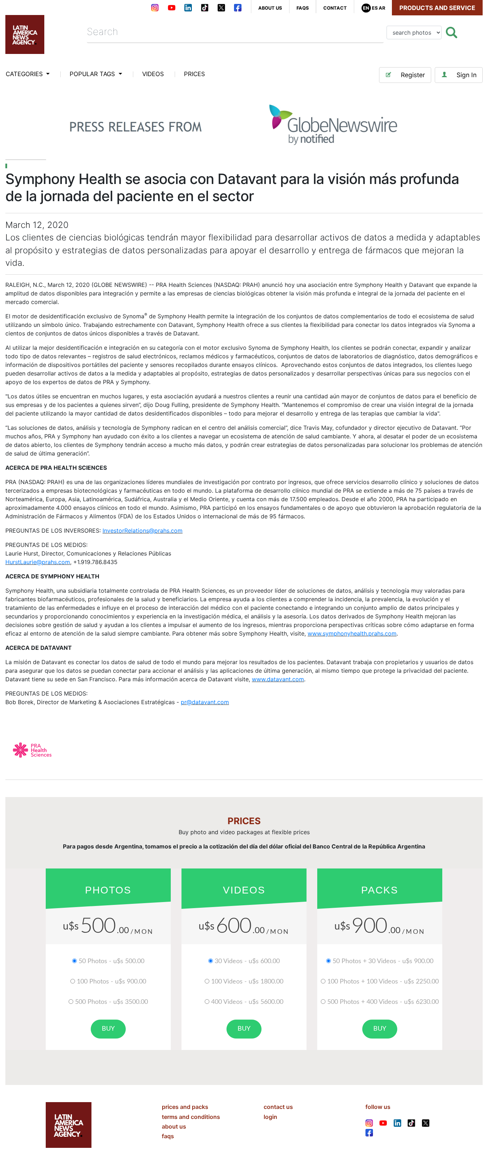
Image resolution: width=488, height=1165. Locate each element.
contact (335, 8)
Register (413, 75)
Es (375, 8)
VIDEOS (153, 74)
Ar (382, 8)
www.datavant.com (278, 679)
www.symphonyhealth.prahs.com (352, 633)
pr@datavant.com (205, 702)
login (270, 1116)
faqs (303, 8)
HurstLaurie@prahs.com (37, 562)
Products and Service (437, 7)
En (366, 8)
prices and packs (185, 1106)
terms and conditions (191, 1116)
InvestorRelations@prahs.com (143, 530)
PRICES (194, 74)
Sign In (467, 75)
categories (25, 74)
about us (270, 8)
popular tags (93, 74)
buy (108, 1029)
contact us (278, 1106)
